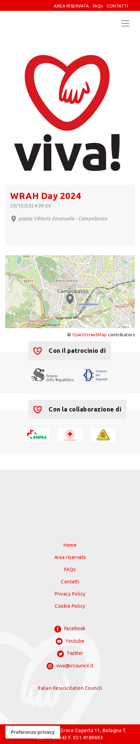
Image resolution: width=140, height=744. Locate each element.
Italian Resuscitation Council (70, 688)
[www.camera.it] (95, 375)
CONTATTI (117, 6)
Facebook (74, 628)
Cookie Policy (70, 606)
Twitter (74, 653)
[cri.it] (70, 434)
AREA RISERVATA (71, 6)
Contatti (70, 581)
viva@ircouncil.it (74, 665)
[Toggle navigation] (125, 23)
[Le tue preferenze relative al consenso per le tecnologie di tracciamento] (32, 732)
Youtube (74, 641)
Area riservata (70, 557)
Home (70, 545)
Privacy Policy (70, 594)
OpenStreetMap (89, 334)
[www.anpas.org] (37, 434)
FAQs (98, 6)
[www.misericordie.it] (103, 434)
